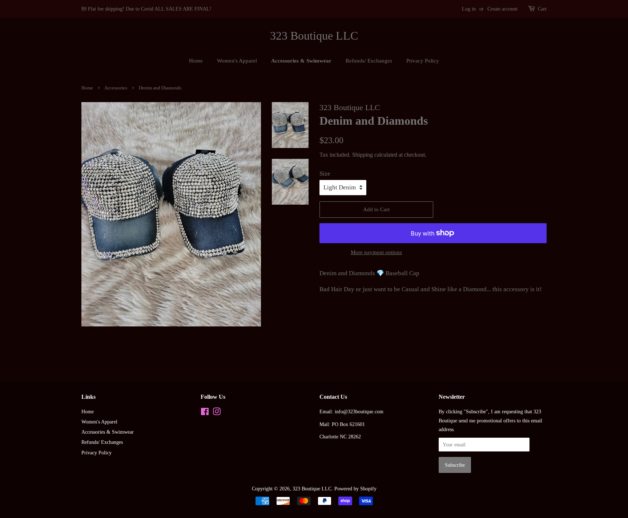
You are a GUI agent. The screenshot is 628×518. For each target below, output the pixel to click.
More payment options (376, 252)
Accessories (115, 88)
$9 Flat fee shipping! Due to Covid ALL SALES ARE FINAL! (146, 9)
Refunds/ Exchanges (369, 61)
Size (324, 173)
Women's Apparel (237, 61)
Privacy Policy (422, 61)
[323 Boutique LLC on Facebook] (205, 413)
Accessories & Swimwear (301, 61)
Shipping (362, 155)
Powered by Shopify (355, 488)
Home (196, 61)
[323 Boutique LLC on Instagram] (217, 413)
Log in (469, 9)
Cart (542, 9)
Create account (502, 9)
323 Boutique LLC (314, 35)
